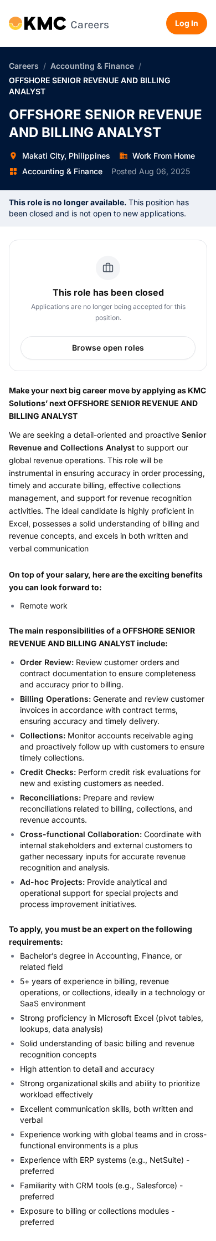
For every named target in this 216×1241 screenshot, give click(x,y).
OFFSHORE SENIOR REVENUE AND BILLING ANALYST (89, 85)
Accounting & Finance (92, 65)
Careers (24, 65)
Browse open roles (108, 347)
